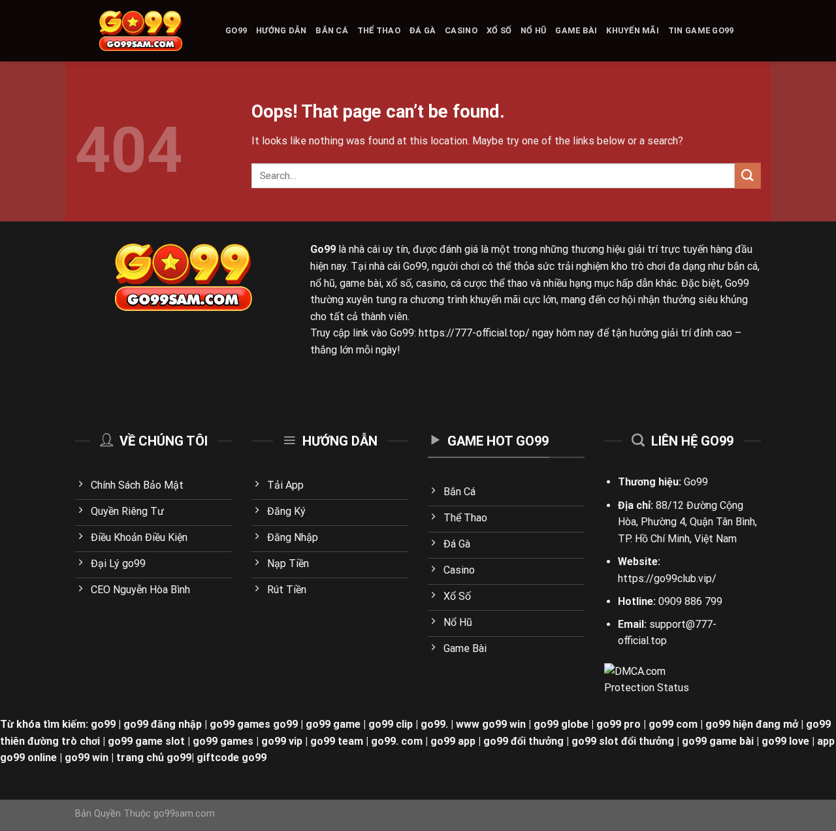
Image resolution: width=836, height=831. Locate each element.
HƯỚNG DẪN (281, 30)
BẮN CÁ (331, 30)
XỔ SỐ (499, 30)
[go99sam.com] (140, 31)
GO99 (236, 30)
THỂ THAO (378, 30)
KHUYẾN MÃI (632, 30)
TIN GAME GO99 (700, 30)
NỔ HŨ (533, 30)
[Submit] (748, 175)
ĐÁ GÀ (423, 30)
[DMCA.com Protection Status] (648, 679)
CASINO (461, 30)
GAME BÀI (576, 30)
